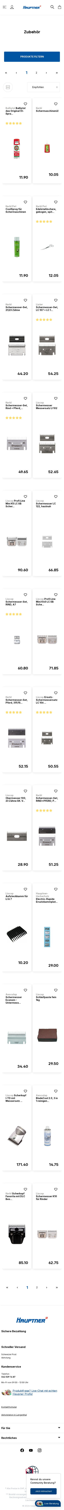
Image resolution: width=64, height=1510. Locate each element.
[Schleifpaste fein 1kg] (47, 1035)
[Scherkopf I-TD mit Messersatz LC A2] (17, 1136)
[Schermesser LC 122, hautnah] (47, 541)
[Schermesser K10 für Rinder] (47, 1234)
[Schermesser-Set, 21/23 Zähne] (17, 345)
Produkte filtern (32, 56)
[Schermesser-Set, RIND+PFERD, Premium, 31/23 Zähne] (47, 836)
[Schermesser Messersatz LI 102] (47, 443)
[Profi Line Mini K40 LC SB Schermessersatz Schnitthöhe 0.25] (47, 639)
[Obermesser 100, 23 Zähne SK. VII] (17, 836)
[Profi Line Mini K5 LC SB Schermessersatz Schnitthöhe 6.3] (17, 541)
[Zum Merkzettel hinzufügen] (25, 104)
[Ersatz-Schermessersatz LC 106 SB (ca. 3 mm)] (47, 738)
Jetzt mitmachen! (43, 1491)
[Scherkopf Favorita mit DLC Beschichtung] (17, 1234)
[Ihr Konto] (12, 7)
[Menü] (5, 7)
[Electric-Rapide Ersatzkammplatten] (47, 937)
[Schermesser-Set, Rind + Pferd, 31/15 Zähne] (17, 443)
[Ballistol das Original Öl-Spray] (17, 149)
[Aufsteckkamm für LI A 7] (17, 934)
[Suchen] (52, 7)
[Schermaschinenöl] (47, 146)
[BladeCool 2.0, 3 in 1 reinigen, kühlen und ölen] (47, 1136)
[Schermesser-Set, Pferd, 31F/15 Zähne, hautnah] (17, 738)
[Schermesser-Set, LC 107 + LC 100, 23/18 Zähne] (47, 345)
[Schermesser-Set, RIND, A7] (17, 639)
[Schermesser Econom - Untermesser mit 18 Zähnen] (17, 1038)
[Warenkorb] (59, 7)
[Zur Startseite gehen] (32, 7)
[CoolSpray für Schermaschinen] (17, 247)
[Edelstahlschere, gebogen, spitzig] (47, 247)
